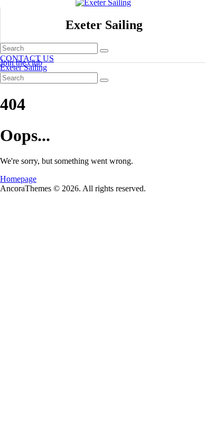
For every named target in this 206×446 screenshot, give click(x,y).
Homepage (18, 178)
